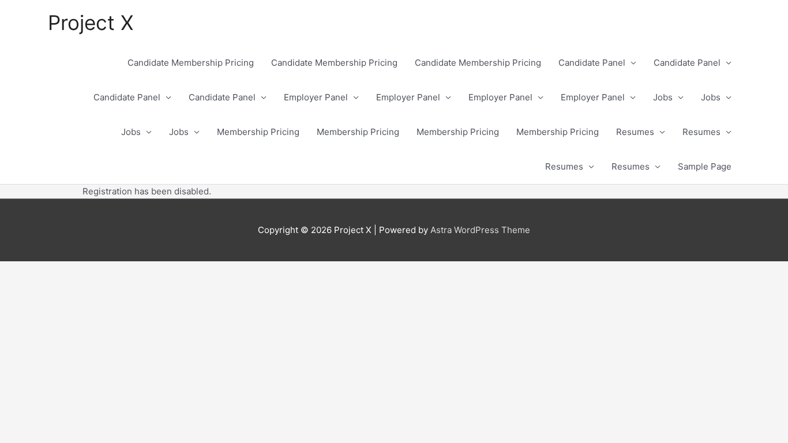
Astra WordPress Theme (480, 229)
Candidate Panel (591, 62)
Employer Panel (316, 97)
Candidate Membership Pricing (190, 62)
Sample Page (704, 166)
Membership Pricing (258, 131)
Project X (90, 22)
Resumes (635, 131)
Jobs (663, 97)
